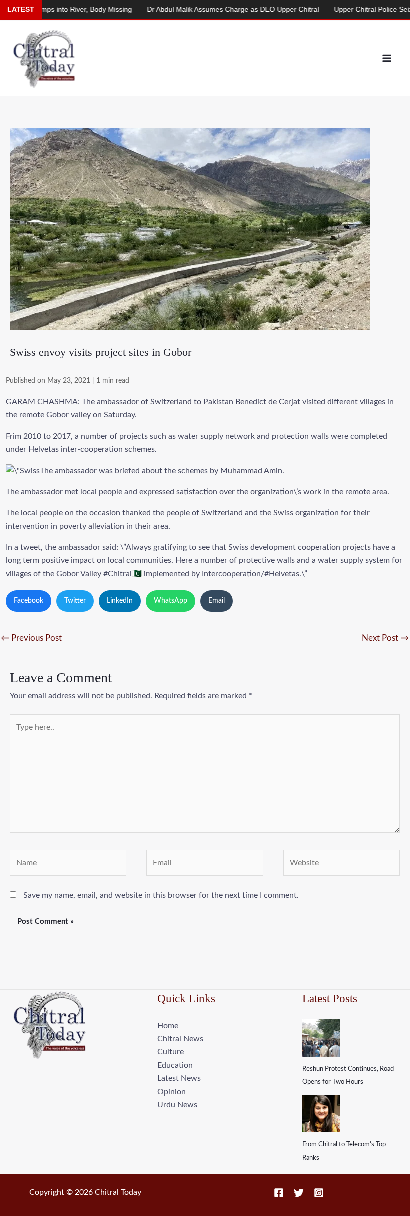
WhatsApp (171, 600)
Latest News (179, 1078)
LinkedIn (120, 600)
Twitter (75, 600)
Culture (171, 1052)
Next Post (385, 638)
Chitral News (181, 1039)
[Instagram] (319, 1193)
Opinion (172, 1092)
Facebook (29, 600)
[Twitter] (299, 1193)
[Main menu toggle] (387, 58)
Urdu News (178, 1105)
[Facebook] (279, 1193)
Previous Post (31, 638)
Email (216, 600)
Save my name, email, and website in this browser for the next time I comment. (161, 895)
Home (168, 1026)
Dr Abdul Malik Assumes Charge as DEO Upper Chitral (210, 9)
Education (175, 1065)
